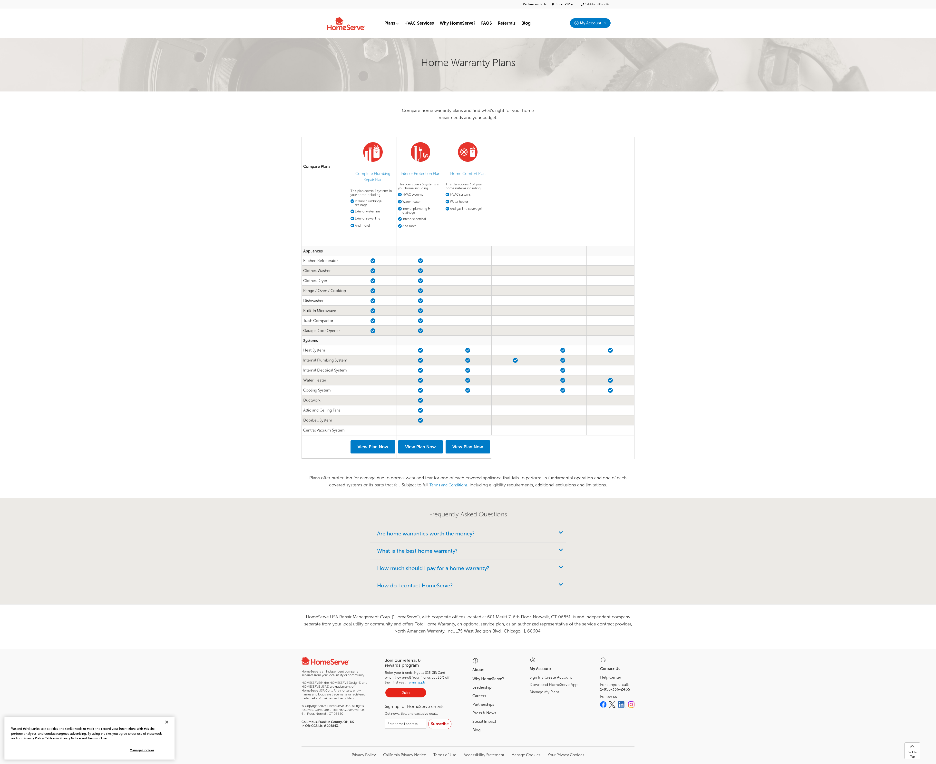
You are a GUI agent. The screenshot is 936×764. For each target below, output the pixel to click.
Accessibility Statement (484, 755)
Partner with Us (534, 4)
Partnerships (483, 704)
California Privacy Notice (404, 755)
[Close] (166, 722)
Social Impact (484, 721)
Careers (479, 696)
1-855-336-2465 (615, 689)
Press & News (484, 713)
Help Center (610, 677)
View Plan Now (373, 447)
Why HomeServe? (488, 678)
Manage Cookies (142, 750)
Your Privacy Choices (566, 755)
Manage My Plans (544, 692)
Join (406, 692)
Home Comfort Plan (468, 173)
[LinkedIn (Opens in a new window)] (622, 704)
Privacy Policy (364, 755)
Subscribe (440, 724)
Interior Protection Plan (420, 173)
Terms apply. (416, 682)
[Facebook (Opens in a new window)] (603, 704)
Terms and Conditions (448, 485)
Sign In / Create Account (551, 677)
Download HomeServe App (553, 684)
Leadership (481, 687)
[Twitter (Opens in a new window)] (612, 704)
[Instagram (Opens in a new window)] (631, 704)
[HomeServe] (352, 23)
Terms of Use (444, 755)
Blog (476, 730)
